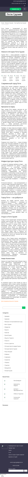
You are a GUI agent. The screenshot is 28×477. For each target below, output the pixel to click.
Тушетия (7, 365)
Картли (7, 330)
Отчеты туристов (9, 343)
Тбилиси (7, 362)
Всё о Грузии (8, 324)
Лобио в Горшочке (18, 394)
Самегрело (7, 357)
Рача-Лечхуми (8, 351)
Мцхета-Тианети (9, 338)
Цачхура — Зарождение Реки (18, 389)
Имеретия (7, 327)
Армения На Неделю (17, 384)
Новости (7, 340)
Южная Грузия (8, 370)
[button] (14, 475)
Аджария (7, 316)
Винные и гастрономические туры (13, 321)
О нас (9, 452)
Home (2, 23)
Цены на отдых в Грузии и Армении (16, 454)
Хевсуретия (8, 368)
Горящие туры (11, 448)
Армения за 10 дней (12, 457)
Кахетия (7, 332)
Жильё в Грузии (9, 23)
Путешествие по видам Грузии (13, 346)
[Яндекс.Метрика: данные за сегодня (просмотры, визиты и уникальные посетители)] (3, 474)
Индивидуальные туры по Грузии (15, 445)
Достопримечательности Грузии (9, 301)
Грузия (9, 450)
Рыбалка (7, 354)
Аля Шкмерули (17, 380)
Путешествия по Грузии (11, 349)
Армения (7, 319)
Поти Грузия (5, 24)
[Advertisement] (14, 421)
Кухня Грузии (8, 335)
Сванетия (7, 360)
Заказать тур (15, 9)
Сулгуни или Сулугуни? (17, 398)
